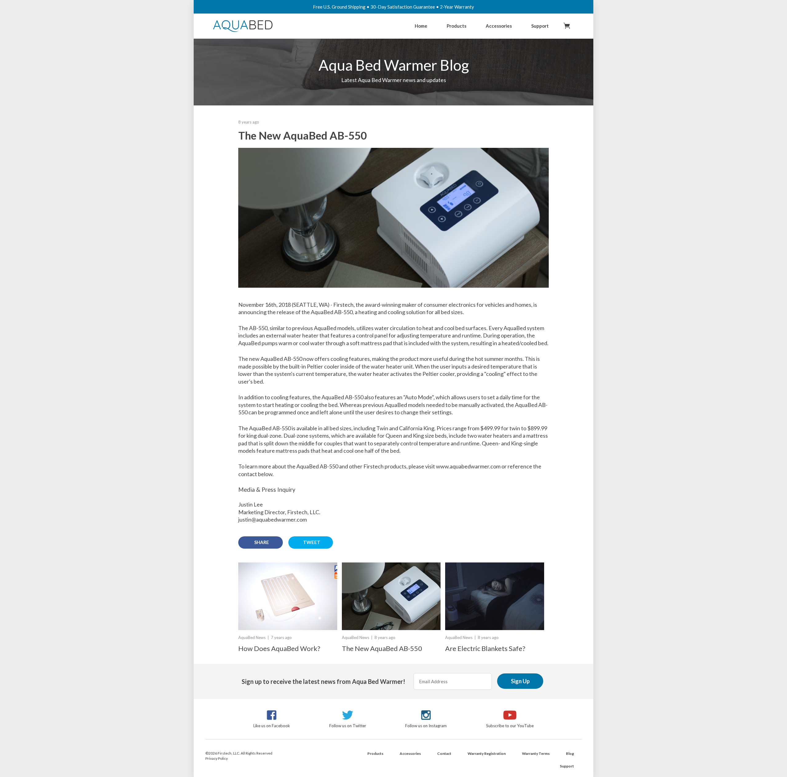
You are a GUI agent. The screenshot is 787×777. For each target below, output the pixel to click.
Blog (570, 753)
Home (421, 26)
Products (456, 26)
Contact (444, 753)
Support (540, 26)
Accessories (499, 26)
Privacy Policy (216, 758)
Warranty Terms (536, 753)
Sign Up (520, 681)
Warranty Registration (487, 753)
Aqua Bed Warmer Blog (393, 65)
